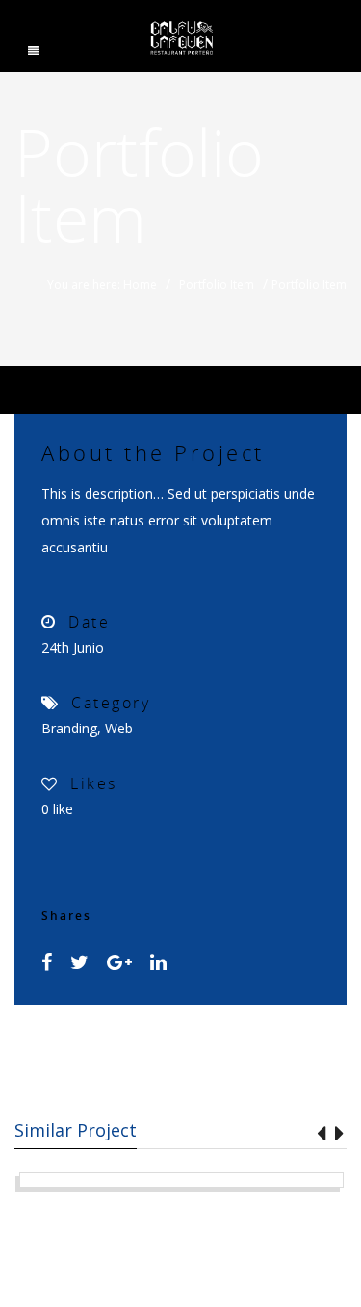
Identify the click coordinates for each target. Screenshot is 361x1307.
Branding (69, 728)
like (57, 809)
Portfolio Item (216, 284)
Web (119, 728)
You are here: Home (102, 284)
